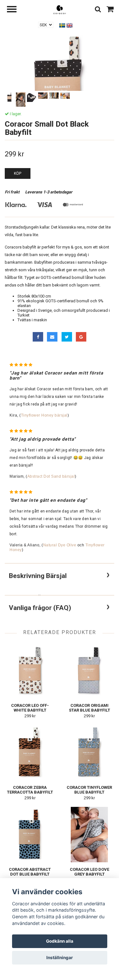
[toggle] (15, 10)
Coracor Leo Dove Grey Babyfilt (89, 872)
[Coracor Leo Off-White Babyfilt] (30, 670)
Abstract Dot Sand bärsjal (51, 476)
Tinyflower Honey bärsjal (44, 415)
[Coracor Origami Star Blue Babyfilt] (89, 670)
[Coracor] (60, 9)
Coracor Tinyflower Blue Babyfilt (89, 790)
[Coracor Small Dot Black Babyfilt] (59, 88)
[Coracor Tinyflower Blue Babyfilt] (89, 752)
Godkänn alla (59, 941)
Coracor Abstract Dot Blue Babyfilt (30, 872)
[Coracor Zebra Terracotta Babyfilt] (30, 752)
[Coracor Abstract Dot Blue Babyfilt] (30, 834)
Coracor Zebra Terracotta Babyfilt (30, 790)
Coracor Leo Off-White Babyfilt (30, 708)
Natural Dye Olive (59, 545)
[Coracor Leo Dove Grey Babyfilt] (89, 834)
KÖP (17, 173)
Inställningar (59, 957)
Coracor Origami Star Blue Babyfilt (89, 708)
